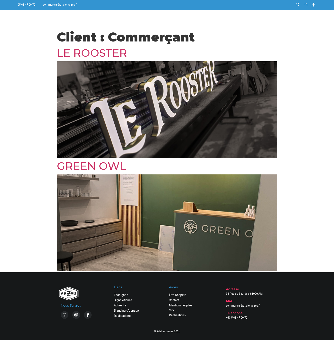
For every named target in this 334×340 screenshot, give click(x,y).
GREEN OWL (91, 166)
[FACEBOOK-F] (313, 4)
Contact (308, 19)
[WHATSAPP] (297, 4)
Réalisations (289, 19)
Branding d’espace (263, 19)
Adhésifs (239, 19)
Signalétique (220, 19)
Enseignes (200, 19)
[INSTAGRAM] (305, 4)
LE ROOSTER (92, 53)
